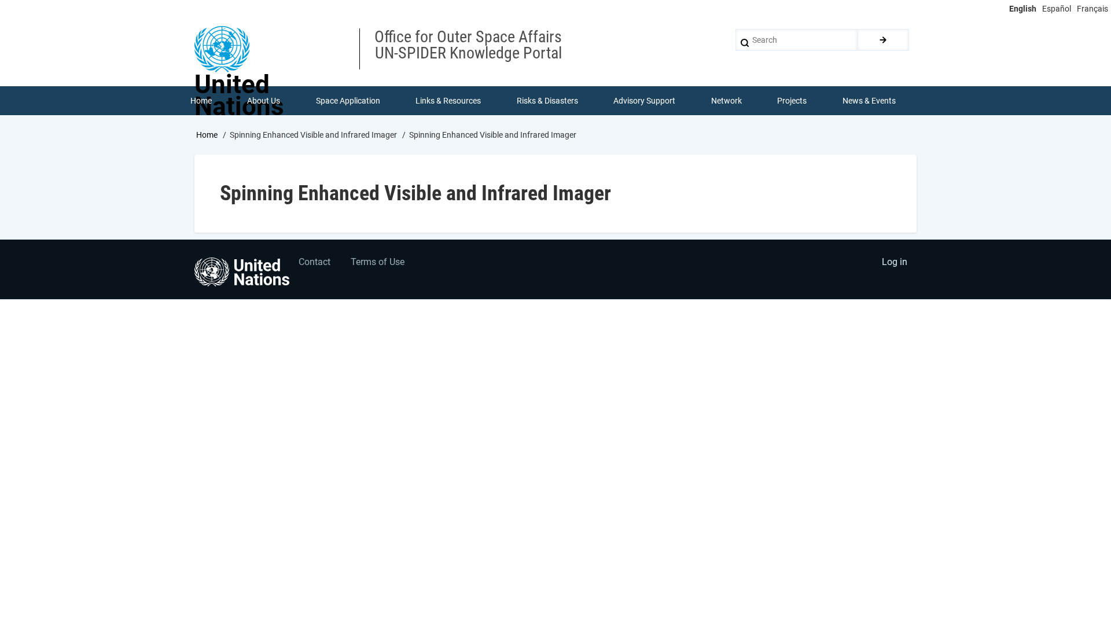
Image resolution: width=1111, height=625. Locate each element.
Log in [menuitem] (894, 261)
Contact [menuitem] (314, 261)
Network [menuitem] (726, 100)
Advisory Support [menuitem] (644, 100)
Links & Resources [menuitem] (448, 100)
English (1022, 8)
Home (207, 134)
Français (1092, 8)
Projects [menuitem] (792, 100)
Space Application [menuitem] (348, 100)
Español (1056, 8)
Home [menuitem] (201, 100)
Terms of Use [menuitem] (377, 261)
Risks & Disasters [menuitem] (547, 100)
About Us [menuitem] (263, 100)
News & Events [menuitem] (869, 100)
